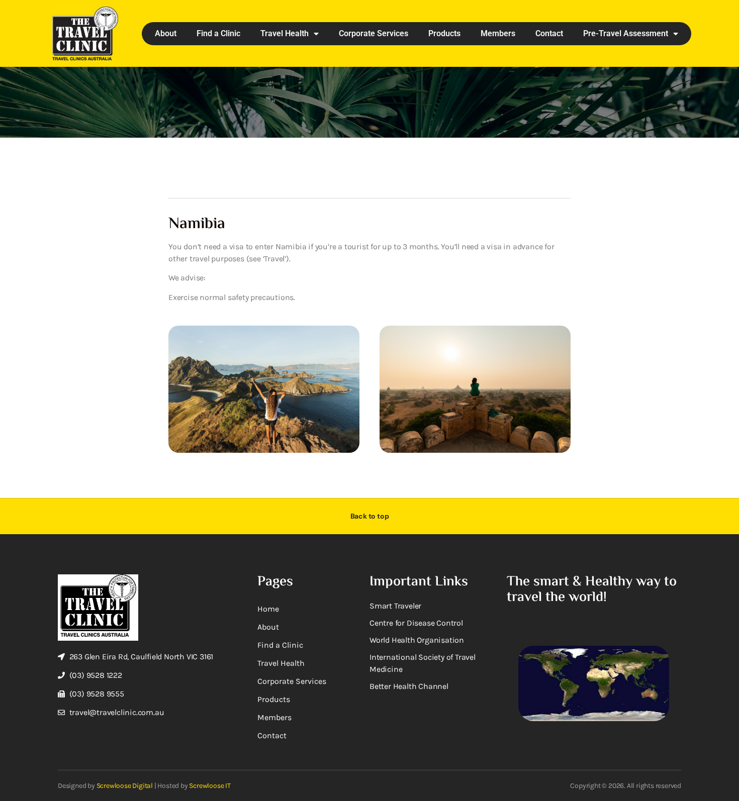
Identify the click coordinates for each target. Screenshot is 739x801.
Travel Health (284, 33)
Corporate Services (373, 33)
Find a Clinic (218, 33)
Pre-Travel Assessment (625, 33)
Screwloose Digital (125, 785)
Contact (549, 33)
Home (268, 609)
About (165, 33)
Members (498, 33)
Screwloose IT (209, 785)
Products (444, 33)
